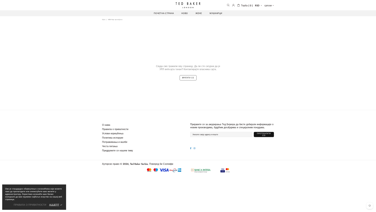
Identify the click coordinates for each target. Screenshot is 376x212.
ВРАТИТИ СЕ (188, 77)
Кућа (103, 19)
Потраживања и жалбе (114, 142)
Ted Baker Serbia (188, 5)
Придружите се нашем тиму (117, 150)
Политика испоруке (112, 137)
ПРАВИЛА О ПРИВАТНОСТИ (30, 204)
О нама (106, 124)
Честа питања (110, 146)
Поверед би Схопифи (161, 163)
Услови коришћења (112, 133)
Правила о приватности (115, 129)
